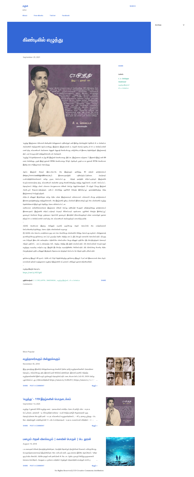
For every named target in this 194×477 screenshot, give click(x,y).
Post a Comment (37, 386)
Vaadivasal (122, 82)
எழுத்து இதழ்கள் (123, 85)
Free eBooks (38, 15)
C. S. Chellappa (123, 79)
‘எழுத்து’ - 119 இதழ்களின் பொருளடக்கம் (47, 399)
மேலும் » (94, 386)
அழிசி (25, 6)
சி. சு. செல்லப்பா (123, 88)
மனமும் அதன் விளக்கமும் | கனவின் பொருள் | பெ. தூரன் (57, 439)
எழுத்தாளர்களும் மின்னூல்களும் (41, 359)
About (24, 15)
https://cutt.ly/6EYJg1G (32, 272)
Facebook (65, 15)
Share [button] (120, 66)
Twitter (53, 15)
